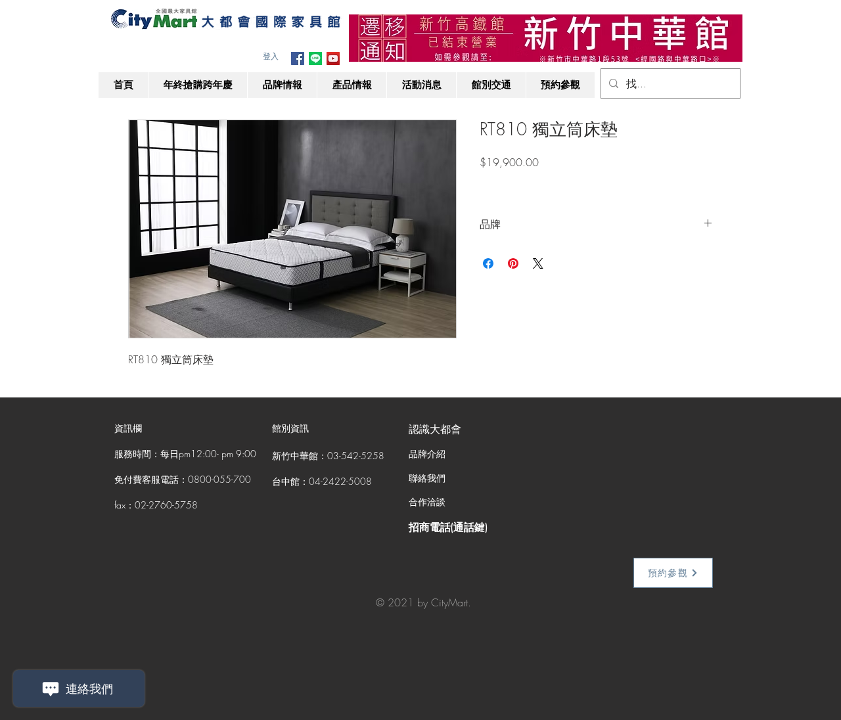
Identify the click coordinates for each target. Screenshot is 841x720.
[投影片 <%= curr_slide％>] (545, 41)
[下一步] (724, 38)
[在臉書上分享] (488, 263)
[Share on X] (538, 263)
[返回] (367, 38)
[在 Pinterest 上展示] (513, 263)
